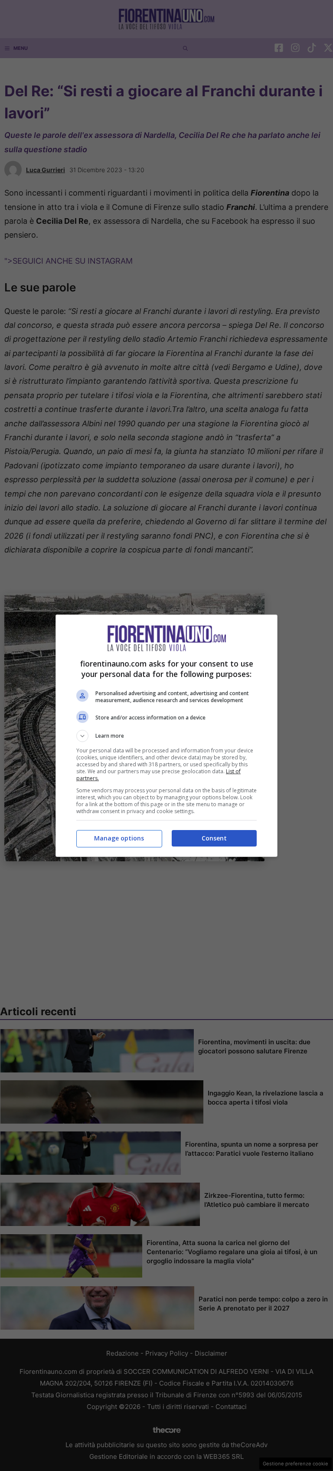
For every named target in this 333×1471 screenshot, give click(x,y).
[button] (166, 736)
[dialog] (167, 736)
